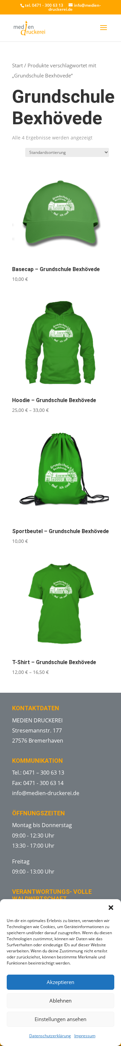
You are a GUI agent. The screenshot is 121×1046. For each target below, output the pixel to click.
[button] (111, 907)
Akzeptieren (60, 982)
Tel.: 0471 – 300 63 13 (38, 772)
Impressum (84, 1036)
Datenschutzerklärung (50, 1036)
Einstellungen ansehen (60, 1019)
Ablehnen (60, 1000)
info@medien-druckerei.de (45, 793)
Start (17, 65)
